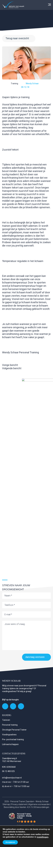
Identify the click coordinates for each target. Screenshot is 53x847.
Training (14, 83)
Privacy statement (19, 804)
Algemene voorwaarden (39, 804)
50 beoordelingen (41, 807)
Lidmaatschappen (10, 744)
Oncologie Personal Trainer (14, 730)
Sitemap (6, 804)
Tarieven (6, 720)
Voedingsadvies (9, 734)
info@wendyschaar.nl (12, 778)
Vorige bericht (10, 364)
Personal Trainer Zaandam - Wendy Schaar (24, 816)
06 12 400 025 (8, 771)
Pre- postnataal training (13, 739)
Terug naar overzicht (17, 38)
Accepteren (10, 842)
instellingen (42, 837)
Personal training (10, 725)
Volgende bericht (11, 368)
